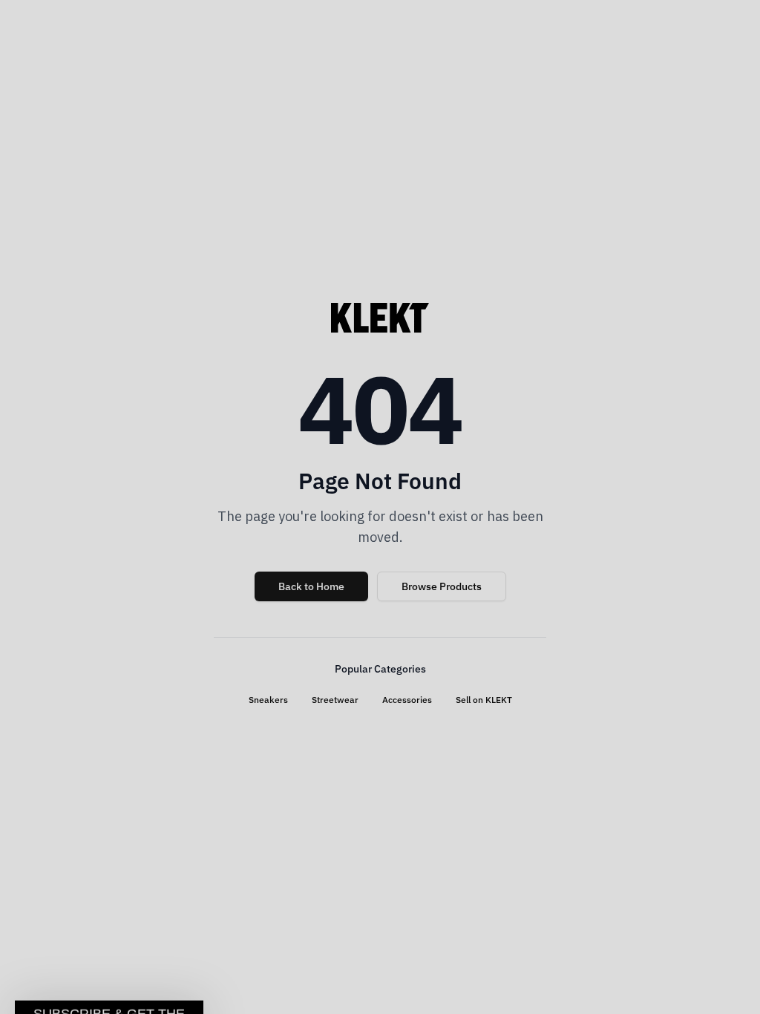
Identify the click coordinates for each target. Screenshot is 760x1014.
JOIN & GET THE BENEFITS (235, 631)
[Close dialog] (638, 319)
